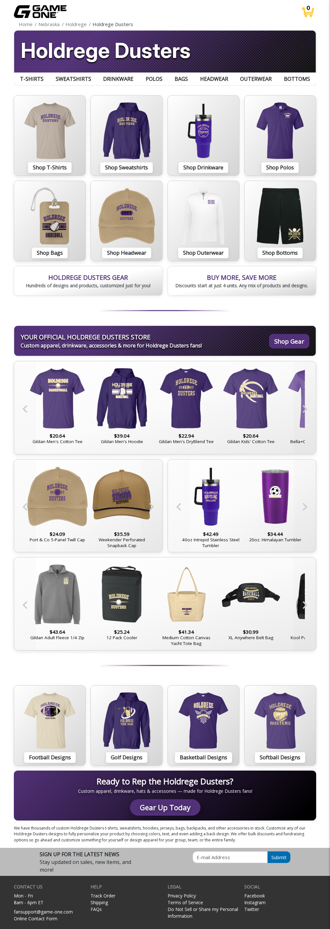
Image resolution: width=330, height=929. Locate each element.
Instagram (255, 902)
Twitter (251, 909)
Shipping (99, 902)
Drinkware (118, 78)
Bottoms (297, 78)
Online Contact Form (35, 918)
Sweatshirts (73, 78)
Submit (278, 857)
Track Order (103, 896)
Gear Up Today (165, 807)
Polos (154, 78)
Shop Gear (289, 341)
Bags (181, 78)
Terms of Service (185, 902)
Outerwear (256, 78)
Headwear (214, 78)
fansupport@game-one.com (43, 912)
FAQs (96, 909)
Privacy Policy (182, 896)
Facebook (254, 896)
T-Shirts (32, 78)
